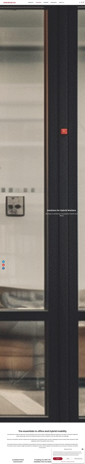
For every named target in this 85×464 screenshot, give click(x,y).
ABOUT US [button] (61, 2)
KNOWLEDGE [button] (54, 2)
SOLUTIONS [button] (38, 2)
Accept (57, 458)
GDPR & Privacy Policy (70, 461)
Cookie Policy (63, 461)
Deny (68, 458)
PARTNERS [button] (45, 2)
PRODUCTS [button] (30, 2)
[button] (82, 449)
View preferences (78, 458)
